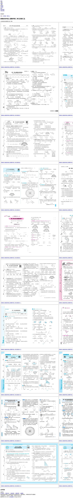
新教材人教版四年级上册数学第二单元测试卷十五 (11, 394)
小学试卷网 (11, 496)
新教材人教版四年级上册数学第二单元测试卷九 (10, 257)
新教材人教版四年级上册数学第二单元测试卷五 (10, 162)
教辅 (2, 3)
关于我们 (2, 493)
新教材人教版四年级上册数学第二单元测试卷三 (10, 115)
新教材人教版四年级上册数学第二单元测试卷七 (10, 210)
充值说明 (12, 493)
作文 (1, 8)
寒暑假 (1, 5)
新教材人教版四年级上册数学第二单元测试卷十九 (11, 485)
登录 (1, 9)
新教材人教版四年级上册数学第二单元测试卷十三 (11, 349)
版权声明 (17, 493)
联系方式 (7, 493)
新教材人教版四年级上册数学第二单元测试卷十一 (11, 302)
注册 (3, 9)
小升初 (1, 7)
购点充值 (2, 10)
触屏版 (22, 493)
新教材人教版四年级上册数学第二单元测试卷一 (10, 67)
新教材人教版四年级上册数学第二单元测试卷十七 (11, 440)
